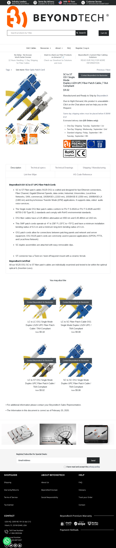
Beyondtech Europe (49, 490)
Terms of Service (11, 497)
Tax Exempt (9, 505)
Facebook (7, 545)
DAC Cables (31, 48)
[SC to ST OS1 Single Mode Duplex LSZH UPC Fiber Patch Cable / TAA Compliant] (29, 74)
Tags (9, 70)
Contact (82, 505)
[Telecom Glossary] (58, 444)
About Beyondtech (53, 475)
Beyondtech (102, 95)
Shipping (7, 482)
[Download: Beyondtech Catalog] (20, 444)
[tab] (16, 167)
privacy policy (94, 467)
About (59, 48)
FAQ (69, 48)
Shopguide (10, 475)
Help (81, 475)
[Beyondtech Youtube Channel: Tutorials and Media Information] (96, 444)
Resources (45, 48)
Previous (101, 70)
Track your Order (86, 497)
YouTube (20, 545)
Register (79, 48)
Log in (86, 48)
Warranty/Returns (11, 490)
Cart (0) (104, 33)
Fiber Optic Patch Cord (35, 70)
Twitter (11, 545)
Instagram (15, 545)
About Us (45, 482)
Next (108, 70)
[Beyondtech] (58, 7)
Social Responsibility (49, 497)
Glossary (82, 490)
